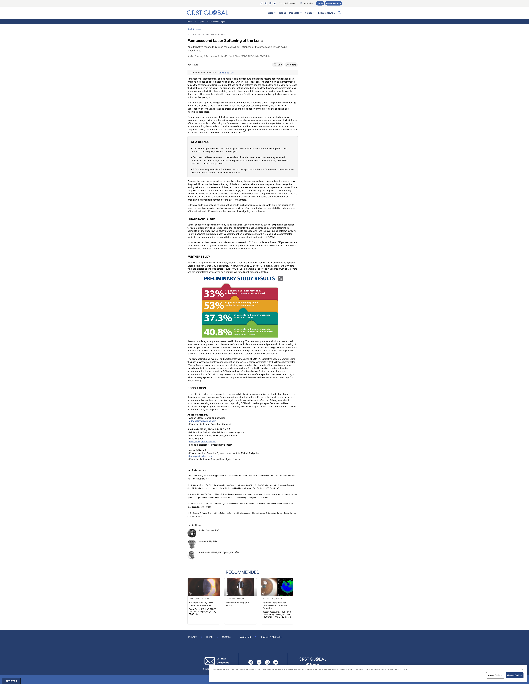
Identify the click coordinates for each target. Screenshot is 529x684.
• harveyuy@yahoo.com (199, 456)
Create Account (333, 3)
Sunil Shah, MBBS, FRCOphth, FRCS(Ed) (219, 552)
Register (11, 681)
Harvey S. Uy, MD (208, 541)
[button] (196, 470)
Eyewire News (325, 12)
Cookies (226, 637)
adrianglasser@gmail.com (202, 421)
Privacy (192, 637)
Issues (282, 12)
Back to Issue (194, 29)
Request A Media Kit (271, 637)
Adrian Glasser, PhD (209, 530)
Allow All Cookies (514, 675)
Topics (269, 12)
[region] (368, 673)
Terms (209, 637)
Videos (308, 12)
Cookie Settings (495, 675)
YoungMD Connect (288, 3)
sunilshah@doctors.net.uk (202, 441)
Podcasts (294, 12)
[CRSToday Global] (207, 12)
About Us (245, 637)
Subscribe (308, 3)
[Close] (522, 669)
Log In (320, 3)
